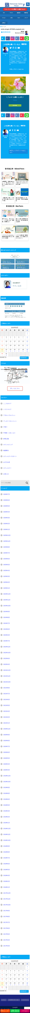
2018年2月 (6, 881)
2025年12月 (6, 535)
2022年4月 (6, 664)
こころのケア (7, 403)
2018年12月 (6, 828)
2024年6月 (6, 629)
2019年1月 (6, 822)
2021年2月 (6, 717)
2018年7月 (6, 858)
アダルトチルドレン (9, 415)
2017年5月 (6, 934)
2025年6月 (6, 558)
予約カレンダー (5, 1011)
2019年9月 (6, 787)
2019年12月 (6, 775)
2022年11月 (6, 646)
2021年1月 (6, 723)
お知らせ (6, 474)
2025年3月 (6, 576)
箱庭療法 (6, 450)
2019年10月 (6, 781)
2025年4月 (6, 570)
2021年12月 (6, 670)
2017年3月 (6, 946)
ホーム (3, 999)
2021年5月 (6, 705)
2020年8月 (6, 740)
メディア (26, 17)
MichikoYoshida (19, 33)
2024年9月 (6, 611)
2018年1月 (6, 887)
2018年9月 (6, 846)
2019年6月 (6, 799)
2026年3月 (6, 517)
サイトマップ (25, 999)
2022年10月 (6, 652)
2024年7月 (6, 623)
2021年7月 (6, 693)
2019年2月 (6, 817)
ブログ (18, 17)
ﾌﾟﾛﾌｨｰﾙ (11, 12)
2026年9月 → (24, 357)
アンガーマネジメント (10, 421)
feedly (15, 105)
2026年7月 (6, 494)
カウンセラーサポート (10, 456)
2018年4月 (6, 875)
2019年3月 (6, 811)
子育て (5, 427)
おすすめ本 (6, 462)
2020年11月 (6, 729)
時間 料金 (26, 12)
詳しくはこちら (15, 388)
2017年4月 (6, 940)
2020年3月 (6, 770)
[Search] (27, 483)
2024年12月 (6, 594)
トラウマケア (7, 409)
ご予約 (11, 17)
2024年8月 (6, 617)
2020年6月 (6, 752)
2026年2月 (6, 523)
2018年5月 (6, 869)
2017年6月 (6, 928)
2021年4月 (6, 711)
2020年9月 (6, 734)
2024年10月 (6, 605)
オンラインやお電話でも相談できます (15, 9)
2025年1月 (6, 588)
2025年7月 (6, 553)
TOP (4, 12)
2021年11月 (6, 676)
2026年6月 (6, 500)
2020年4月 (6, 764)
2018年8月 (6, 852)
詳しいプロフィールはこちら (17, 69)
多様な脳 (6, 438)
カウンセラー (7, 468)
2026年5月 (6, 506)
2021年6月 (6, 699)
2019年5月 (6, 805)
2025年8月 (6, 547)
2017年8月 (6, 916)
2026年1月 (6, 529)
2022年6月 (6, 658)
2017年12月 (6, 893)
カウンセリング (8, 444)
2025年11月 (6, 541)
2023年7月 (6, 641)
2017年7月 (6, 922)
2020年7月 (6, 746)
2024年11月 (6, 600)
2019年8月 (6, 793)
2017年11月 (6, 899)
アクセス (25, 1011)
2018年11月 (6, 834)
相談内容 (18, 12)
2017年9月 (6, 910)
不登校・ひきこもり (9, 433)
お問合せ (3, 22)
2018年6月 (6, 863)
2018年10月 (6, 840)
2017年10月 (6, 905)
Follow (15, 100)
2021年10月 (6, 682)
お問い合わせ (15, 1011)
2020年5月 (6, 758)
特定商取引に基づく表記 (13, 999)
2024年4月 (6, 635)
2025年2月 (6, 582)
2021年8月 (6, 688)
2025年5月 (6, 564)
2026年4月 (6, 512)
